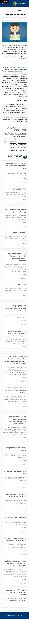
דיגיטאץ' (25, 71)
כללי (6, 141)
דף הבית (25, 10)
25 (9, 127)
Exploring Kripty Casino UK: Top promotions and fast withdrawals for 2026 (15, 563)
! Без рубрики (23, 127)
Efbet (6, 133)
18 (13, 127)
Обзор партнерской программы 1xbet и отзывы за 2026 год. (15, 307)
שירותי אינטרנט (14, 150)
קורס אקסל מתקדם (19, 189)
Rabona (6, 139)
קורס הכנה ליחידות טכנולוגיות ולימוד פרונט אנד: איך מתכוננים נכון (15, 165)
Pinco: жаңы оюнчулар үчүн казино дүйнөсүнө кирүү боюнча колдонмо (15, 333)
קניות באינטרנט (14, 147)
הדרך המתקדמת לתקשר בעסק (15, 517)
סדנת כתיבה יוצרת (19, 233)
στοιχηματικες (23, 141)
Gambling (14, 136)
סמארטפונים (12, 144)
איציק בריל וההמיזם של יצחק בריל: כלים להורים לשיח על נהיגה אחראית (14, 592)
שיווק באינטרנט (23, 150)
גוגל (11, 114)
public (12, 139)
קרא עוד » (24, 178)
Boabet (17, 130)
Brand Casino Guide (21, 133)
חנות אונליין (22, 285)
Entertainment (22, 136)
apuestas (24, 130)
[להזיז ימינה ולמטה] (1, 1)
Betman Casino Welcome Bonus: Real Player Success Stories (15, 390)
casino (12, 133)
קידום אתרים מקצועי (22, 67)
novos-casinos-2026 (21, 139)
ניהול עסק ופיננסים (22, 144)
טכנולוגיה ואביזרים (13, 141)
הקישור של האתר (15, 118)
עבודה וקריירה (23, 147)
